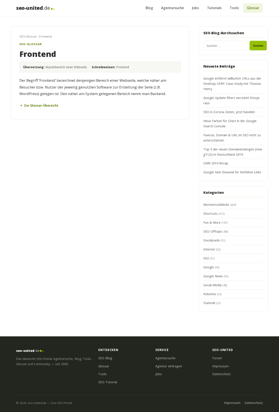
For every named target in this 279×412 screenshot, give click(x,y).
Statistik (209, 303)
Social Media (212, 285)
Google (208, 267)
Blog (149, 7)
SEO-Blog (105, 358)
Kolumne (209, 294)
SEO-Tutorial (107, 382)
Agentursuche (172, 7)
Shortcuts (210, 213)
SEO (206, 258)
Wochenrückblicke (216, 205)
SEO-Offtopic (213, 231)
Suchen (258, 45)
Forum (217, 358)
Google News (213, 276)
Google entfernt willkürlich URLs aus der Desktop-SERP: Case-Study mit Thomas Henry (232, 83)
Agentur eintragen (168, 366)
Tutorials (214, 7)
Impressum (220, 366)
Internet (209, 249)
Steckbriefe (211, 240)
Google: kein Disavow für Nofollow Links (232, 172)
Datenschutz (221, 374)
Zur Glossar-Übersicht (41, 105)
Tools (234, 7)
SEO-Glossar (28, 36)
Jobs (195, 7)
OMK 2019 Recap (215, 163)
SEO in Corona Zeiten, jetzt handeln (229, 112)
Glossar (253, 7)
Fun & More (212, 222)
